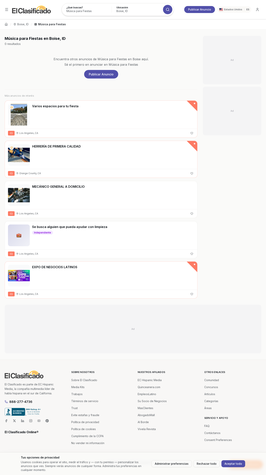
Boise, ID (23, 24)
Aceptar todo (233, 463)
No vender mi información (87, 443)
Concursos (211, 387)
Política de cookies (83, 429)
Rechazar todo (207, 463)
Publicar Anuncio (199, 9)
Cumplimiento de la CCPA (87, 436)
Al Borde (143, 422)
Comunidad (211, 380)
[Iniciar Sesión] (257, 9)
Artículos (209, 394)
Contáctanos (212, 433)
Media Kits (78, 387)
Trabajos (77, 394)
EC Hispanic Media (150, 380)
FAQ (207, 426)
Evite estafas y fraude (85, 415)
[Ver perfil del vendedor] (12, 107)
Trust (74, 408)
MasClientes (145, 408)
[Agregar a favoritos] (191, 133)
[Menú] (7, 9)
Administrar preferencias (171, 463)
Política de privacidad (85, 422)
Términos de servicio (84, 401)
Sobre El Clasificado (84, 380)
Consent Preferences (218, 440)
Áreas (208, 408)
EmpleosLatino (147, 394)
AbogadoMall (146, 415)
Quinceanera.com (149, 387)
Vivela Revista (147, 429)
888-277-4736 (20, 402)
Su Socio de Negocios (152, 401)
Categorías (211, 401)
